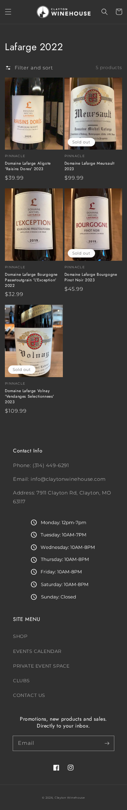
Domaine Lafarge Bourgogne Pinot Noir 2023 (90, 277)
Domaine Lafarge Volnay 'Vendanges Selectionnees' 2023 (29, 396)
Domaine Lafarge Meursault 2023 (89, 166)
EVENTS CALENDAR (37, 651)
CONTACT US (29, 695)
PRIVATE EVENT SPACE (41, 666)
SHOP (20, 636)
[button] (8, 12)
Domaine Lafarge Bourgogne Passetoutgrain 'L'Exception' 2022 (31, 280)
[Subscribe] (107, 743)
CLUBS (21, 681)
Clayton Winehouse (70, 797)
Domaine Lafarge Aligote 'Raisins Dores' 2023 (28, 166)
